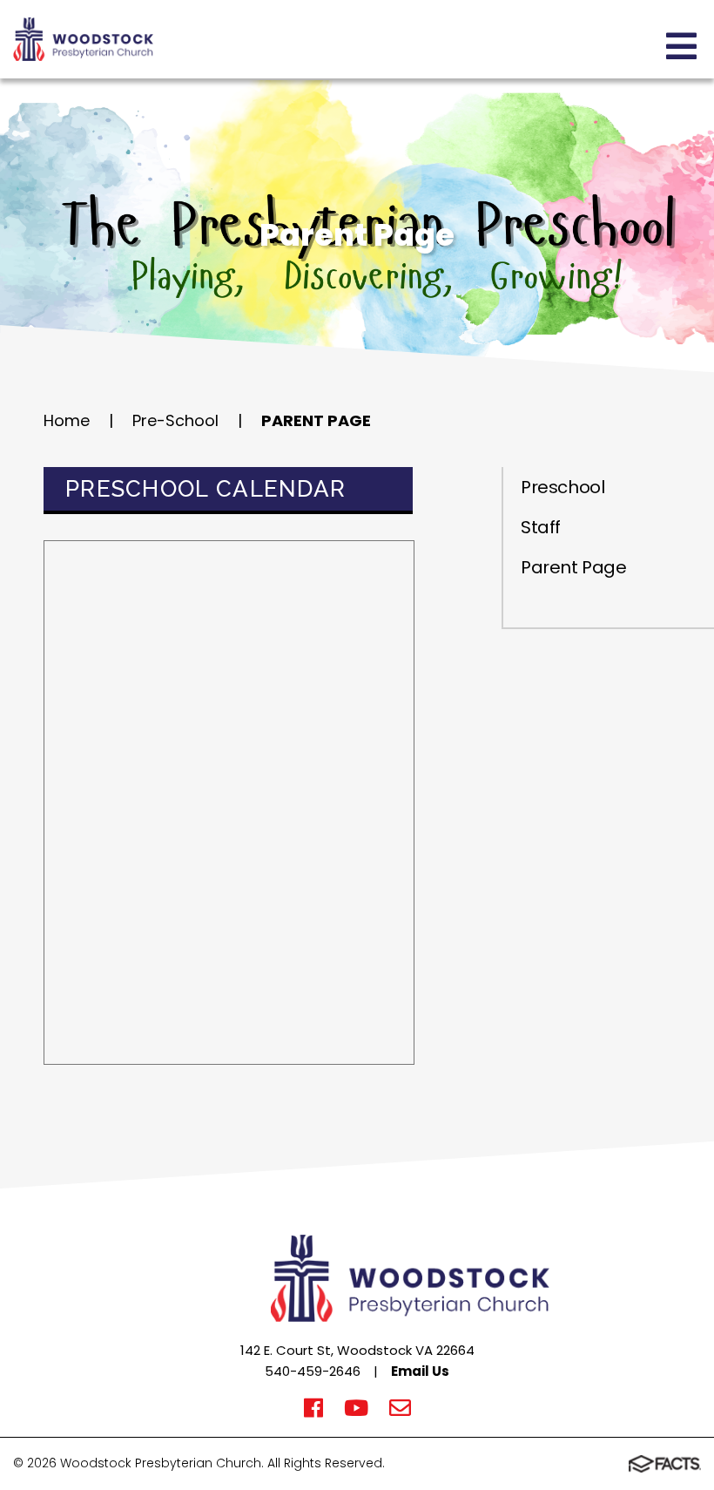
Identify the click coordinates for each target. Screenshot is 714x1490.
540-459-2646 (312, 1371)
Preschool (562, 487)
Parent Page (316, 420)
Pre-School (175, 420)
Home (67, 420)
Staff (541, 527)
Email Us (420, 1371)
